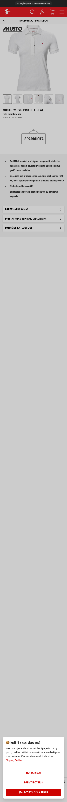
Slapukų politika (14, 760)
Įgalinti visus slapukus (33, 792)
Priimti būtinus (33, 782)
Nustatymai (33, 772)
